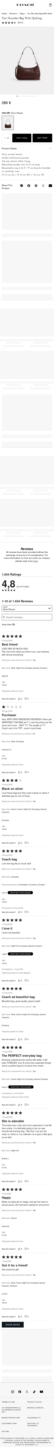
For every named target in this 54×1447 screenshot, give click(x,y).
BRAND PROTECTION (11, 1418)
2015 (20, 23)
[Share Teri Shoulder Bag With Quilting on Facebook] (27, 186)
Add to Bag (21, 138)
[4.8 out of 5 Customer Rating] (9, 22)
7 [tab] (29, 96)
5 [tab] (25, 96)
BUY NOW (42, 138)
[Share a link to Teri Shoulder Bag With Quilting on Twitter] (41, 186)
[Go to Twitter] (27, 1391)
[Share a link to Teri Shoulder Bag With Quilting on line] (19, 186)
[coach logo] (25, 5)
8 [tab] (31, 96)
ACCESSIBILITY (34, 1418)
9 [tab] (33, 96)
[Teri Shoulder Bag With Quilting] (27, 60)
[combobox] (27, 608)
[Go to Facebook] (20, 1391)
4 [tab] (23, 96)
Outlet (4, 14)
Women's (13, 14)
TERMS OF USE (8, 1402)
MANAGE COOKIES (35, 1408)
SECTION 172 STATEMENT (33, 1425)
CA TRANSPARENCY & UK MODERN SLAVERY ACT (11, 1410)
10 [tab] (35, 96)
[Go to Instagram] (12, 1391)
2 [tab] (19, 96)
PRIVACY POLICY (34, 1402)
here (35, 561)
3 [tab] (21, 96)
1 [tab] (16, 96)
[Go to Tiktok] (34, 1391)
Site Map (5, 1431)
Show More (12, 1324)
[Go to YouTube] (41, 1391)
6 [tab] (27, 96)
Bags (22, 14)
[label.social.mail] (48, 186)
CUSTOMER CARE (9, 1423)
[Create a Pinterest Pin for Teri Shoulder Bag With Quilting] (34, 186)
